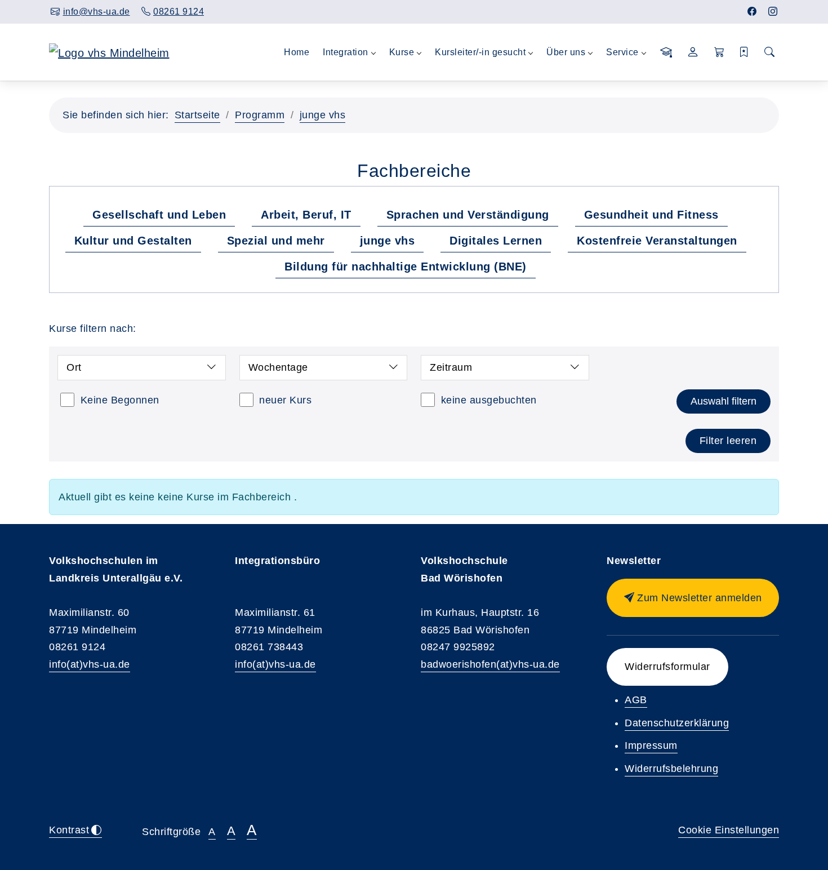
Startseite (197, 115)
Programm (259, 115)
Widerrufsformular (667, 666)
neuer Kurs (285, 400)
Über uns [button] (565, 52)
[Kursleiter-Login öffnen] (666, 52)
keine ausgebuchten (489, 400)
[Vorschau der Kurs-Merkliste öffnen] (744, 52)
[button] (719, 52)
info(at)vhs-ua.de (89, 664)
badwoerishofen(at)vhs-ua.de (490, 664)
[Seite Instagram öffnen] (773, 11)
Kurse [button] (402, 52)
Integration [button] (345, 52)
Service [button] (622, 52)
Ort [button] (74, 367)
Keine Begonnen (120, 400)
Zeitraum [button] (451, 367)
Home (296, 52)
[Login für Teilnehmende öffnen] (693, 52)
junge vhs (323, 115)
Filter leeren (728, 440)
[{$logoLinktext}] (109, 52)
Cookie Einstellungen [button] (728, 830)
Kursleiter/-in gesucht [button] (480, 52)
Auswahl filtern (723, 401)
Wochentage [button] (278, 367)
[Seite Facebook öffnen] (752, 11)
